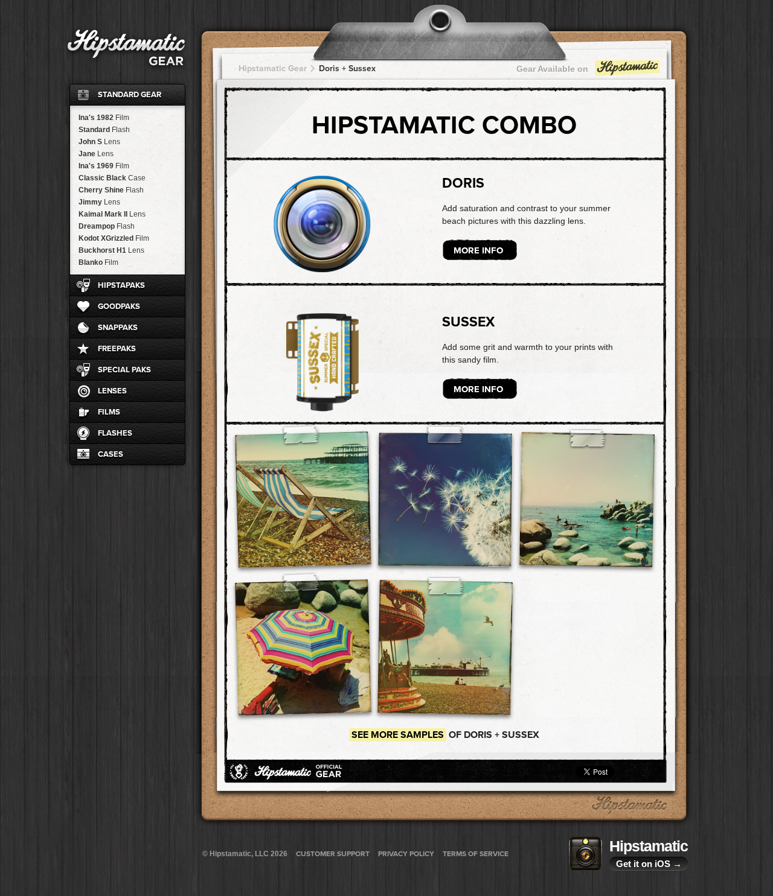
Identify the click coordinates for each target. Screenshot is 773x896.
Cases (110, 454)
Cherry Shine (111, 190)
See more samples (397, 735)
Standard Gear (129, 95)
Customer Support (333, 854)
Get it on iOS (649, 864)
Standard (104, 130)
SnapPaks (118, 327)
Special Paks (124, 370)
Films (109, 412)
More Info (478, 250)
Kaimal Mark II (112, 214)
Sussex (468, 322)
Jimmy (99, 202)
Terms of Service (475, 854)
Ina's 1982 (104, 117)
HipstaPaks (121, 285)
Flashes (115, 433)
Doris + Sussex (347, 68)
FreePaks (117, 349)
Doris (463, 183)
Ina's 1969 (104, 166)
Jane (96, 154)
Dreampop (107, 226)
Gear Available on (552, 69)
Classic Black (112, 178)
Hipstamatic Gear (273, 68)
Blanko (98, 262)
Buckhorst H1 (111, 250)
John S (99, 142)
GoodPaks (119, 306)
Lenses (112, 391)
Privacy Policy (406, 854)
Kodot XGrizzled (114, 238)
